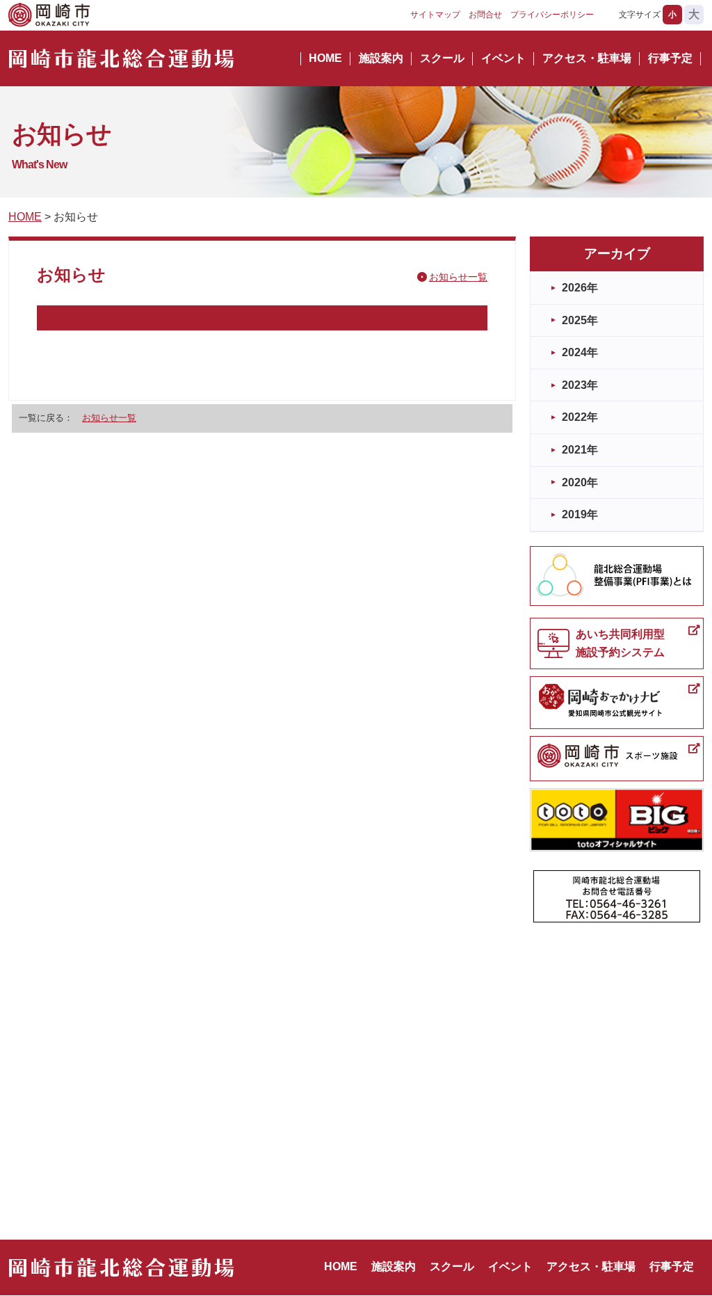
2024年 (580, 352)
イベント (503, 58)
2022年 (580, 417)
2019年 (580, 514)
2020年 (580, 482)
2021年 (580, 450)
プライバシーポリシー (552, 14)
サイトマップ (435, 14)
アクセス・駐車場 (586, 58)
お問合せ (485, 14)
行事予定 (670, 58)
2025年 (580, 320)
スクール (442, 58)
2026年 (580, 288)
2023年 (580, 385)
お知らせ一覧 (458, 276)
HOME (325, 58)
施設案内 (381, 58)
